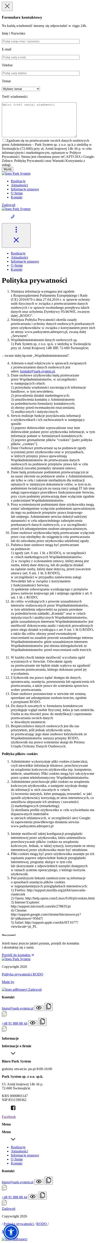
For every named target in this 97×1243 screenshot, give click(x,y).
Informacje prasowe (25, 189)
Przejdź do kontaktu (16, 955)
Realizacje (18, 181)
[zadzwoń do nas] (48, 217)
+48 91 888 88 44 (14, 1023)
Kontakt (16, 197)
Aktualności (19, 185)
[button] (11, 1232)
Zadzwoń (8, 205)
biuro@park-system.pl (17, 1008)
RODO (38, 974)
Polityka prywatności (17, 974)
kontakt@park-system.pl (37, 371)
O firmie (17, 193)
